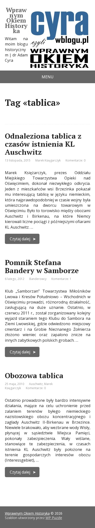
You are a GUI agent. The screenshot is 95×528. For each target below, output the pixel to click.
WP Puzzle (54, 517)
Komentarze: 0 (76, 160)
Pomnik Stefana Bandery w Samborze (42, 266)
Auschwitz (36, 384)
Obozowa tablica (34, 375)
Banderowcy (38, 279)
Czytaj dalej (20, 239)
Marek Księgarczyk (48, 160)
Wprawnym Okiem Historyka (16, 20)
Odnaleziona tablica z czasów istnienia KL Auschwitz (43, 144)
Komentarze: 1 (61, 279)
